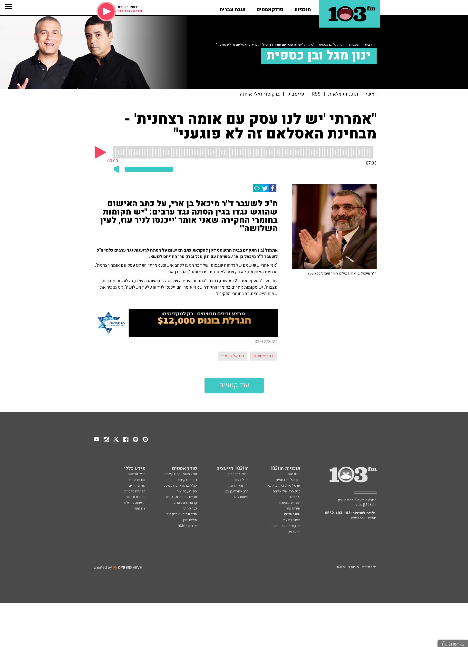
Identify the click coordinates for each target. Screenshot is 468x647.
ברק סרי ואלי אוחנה (260, 94)
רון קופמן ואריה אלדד (285, 526)
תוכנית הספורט (289, 503)
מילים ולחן (190, 520)
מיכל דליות (241, 480)
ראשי (371, 94)
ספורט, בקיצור (187, 491)
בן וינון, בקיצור (187, 480)
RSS (316, 94)
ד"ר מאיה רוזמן (238, 485)
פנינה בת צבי (291, 520)
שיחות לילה (241, 497)
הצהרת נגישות (136, 497)
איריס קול (293, 508)
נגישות (455, 643)
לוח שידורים (137, 485)
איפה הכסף (292, 514)
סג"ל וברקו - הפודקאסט (180, 485)
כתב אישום (263, 356)
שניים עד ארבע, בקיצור (181, 497)
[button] (302, 8)
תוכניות (354, 44)
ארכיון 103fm (187, 526)
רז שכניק (294, 532)
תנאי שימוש (137, 474)
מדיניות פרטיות (135, 491)
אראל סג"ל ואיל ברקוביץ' (282, 485)
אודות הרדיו (137, 480)
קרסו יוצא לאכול (185, 503)
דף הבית (371, 44)
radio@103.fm (366, 505)
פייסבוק (295, 94)
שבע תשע (293, 474)
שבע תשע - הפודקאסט (181, 474)
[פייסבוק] (272, 188)
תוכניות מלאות (343, 94)
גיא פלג (294, 497)
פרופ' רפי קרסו (238, 474)
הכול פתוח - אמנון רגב (181, 514)
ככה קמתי (190, 508)
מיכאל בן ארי (232, 356)
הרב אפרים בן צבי (236, 491)
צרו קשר (140, 508)
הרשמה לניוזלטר (134, 503)
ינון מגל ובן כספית (331, 44)
